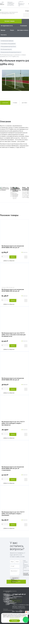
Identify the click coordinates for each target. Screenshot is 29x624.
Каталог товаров (9, 21)
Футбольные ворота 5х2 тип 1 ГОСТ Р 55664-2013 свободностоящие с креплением (13, 513)
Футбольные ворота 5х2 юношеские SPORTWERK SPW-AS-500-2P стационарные (13, 468)
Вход (13, 611)
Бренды (3, 30)
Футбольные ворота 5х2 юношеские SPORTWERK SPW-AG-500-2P (13, 290)
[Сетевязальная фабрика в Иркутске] (11, 9)
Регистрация (19, 611)
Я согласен (14, 620)
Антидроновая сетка (7, 25)
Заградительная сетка (10, 604)
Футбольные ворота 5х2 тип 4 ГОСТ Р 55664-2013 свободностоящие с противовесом (13, 423)
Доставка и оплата (22, 30)
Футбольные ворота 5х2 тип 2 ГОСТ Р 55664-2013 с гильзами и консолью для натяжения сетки (13, 334)
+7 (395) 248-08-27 (19, 594)
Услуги (12, 30)
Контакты (3, 34)
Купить (13, 257)
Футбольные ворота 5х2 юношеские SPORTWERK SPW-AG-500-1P (13, 246)
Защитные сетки (10, 595)
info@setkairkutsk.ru (17, 596)
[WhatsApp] (26, 619)
